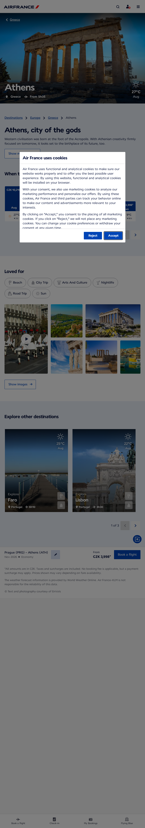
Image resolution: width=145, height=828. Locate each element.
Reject (93, 235)
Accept (113, 235)
